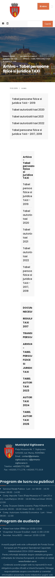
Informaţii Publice (28, 56)
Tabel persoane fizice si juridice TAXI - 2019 (27, 101)
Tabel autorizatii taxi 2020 (28, 109)
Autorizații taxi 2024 (27, 401)
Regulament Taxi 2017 (27, 322)
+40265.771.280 (21, 466)
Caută (48, 23)
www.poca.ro (40, 551)
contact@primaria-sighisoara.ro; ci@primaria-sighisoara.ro (27, 459)
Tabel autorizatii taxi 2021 (28, 116)
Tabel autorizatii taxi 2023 (27, 384)
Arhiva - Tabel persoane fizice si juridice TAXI (27, 358)
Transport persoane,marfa (27, 335)
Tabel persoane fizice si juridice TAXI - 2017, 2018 (27, 132)
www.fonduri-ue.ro (27, 561)
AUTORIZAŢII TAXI (10, 59)
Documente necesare (27, 309)
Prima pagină (9, 56)
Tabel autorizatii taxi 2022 (28, 123)
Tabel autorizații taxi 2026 (27, 418)
